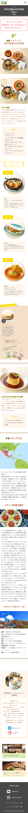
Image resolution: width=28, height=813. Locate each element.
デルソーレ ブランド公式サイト (13, 806)
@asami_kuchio (16, 728)
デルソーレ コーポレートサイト (13, 803)
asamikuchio (15, 733)
